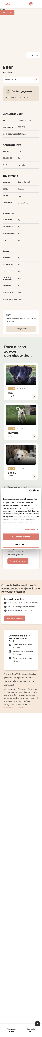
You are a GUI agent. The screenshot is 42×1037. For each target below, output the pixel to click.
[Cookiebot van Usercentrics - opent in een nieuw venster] (29, 490)
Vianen (10, 436)
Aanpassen (19, 544)
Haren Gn (11, 396)
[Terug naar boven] (37, 1023)
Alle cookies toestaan (21, 537)
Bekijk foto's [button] (33, 55)
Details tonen (29, 529)
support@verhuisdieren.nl (13, 708)
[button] (31, 4)
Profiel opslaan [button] (10, 80)
